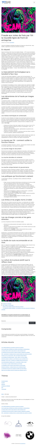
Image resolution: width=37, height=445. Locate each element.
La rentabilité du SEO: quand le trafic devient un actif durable (13, 365)
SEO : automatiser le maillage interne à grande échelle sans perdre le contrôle (16, 354)
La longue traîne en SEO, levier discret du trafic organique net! (13, 350)
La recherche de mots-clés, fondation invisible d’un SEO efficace (13, 368)
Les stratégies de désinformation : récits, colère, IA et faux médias (14, 357)
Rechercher (32, 322)
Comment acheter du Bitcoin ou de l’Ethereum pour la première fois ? (14, 358)
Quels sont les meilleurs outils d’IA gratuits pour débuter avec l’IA (14, 370)
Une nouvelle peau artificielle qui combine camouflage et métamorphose (15, 349)
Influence (3, 384)
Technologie (3, 389)
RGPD (2, 394)
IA (8, 305)
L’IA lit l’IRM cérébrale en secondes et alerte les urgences (12, 347)
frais (3, 305)
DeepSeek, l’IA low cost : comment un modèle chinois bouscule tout (14, 360)
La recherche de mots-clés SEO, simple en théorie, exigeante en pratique (15, 352)
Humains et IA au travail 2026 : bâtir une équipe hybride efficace (13, 355)
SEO (2, 387)
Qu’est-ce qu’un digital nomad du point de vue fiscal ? (13, 306)
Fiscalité (3, 382)
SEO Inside (11, 305)
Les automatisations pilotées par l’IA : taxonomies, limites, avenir (13, 362)
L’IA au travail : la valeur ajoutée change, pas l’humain (11, 363)
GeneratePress (22, 443)
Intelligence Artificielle (7, 303)
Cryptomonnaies (4, 381)
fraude (6, 305)
